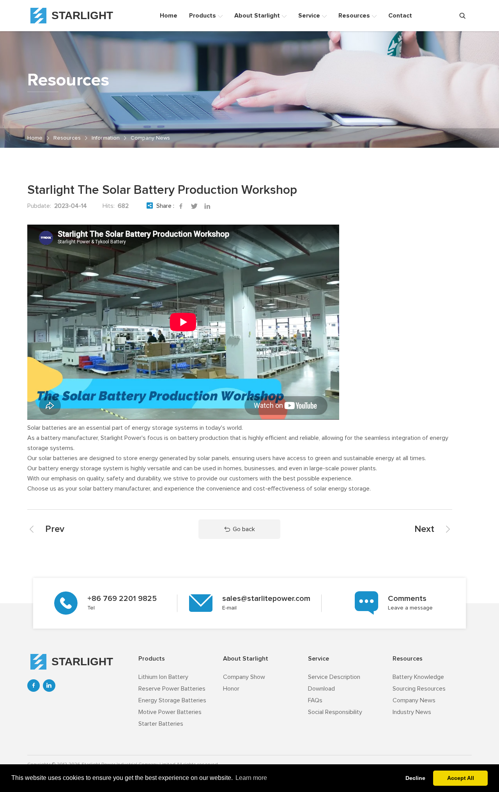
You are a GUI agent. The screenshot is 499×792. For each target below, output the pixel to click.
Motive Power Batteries (170, 712)
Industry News (412, 712)
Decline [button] (415, 778)
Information (106, 138)
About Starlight (245, 659)
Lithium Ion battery (163, 677)
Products (151, 659)
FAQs (315, 700)
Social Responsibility (335, 712)
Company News (150, 138)
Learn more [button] (251, 777)
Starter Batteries (160, 724)
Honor (231, 689)
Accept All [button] (460, 778)
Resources (67, 138)
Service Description (334, 677)
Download (321, 689)
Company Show (244, 677)
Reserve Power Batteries (171, 689)
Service (318, 659)
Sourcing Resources (419, 689)
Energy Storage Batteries (172, 700)
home (34, 138)
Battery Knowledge (418, 677)
